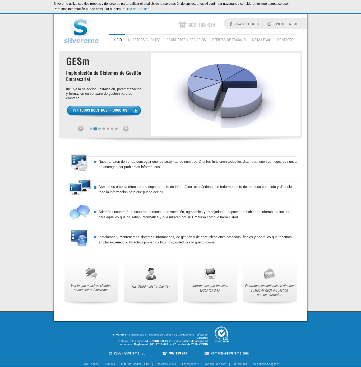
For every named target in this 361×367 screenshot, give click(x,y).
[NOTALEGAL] (261, 40)
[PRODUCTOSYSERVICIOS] (186, 40)
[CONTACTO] (285, 40)
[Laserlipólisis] (190, 364)
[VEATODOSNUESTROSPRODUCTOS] (104, 111)
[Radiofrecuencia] (166, 364)
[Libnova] (110, 364)
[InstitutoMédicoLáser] (135, 364)
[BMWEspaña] (90, 364)
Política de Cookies (135, 9)
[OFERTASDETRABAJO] (229, 40)
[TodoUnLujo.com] (215, 364)
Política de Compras (201, 336)
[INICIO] (117, 40)
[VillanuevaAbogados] (266, 364)
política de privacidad (195, 340)
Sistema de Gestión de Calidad (168, 334)
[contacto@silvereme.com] (230, 353)
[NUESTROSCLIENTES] (144, 40)
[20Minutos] (240, 364)
